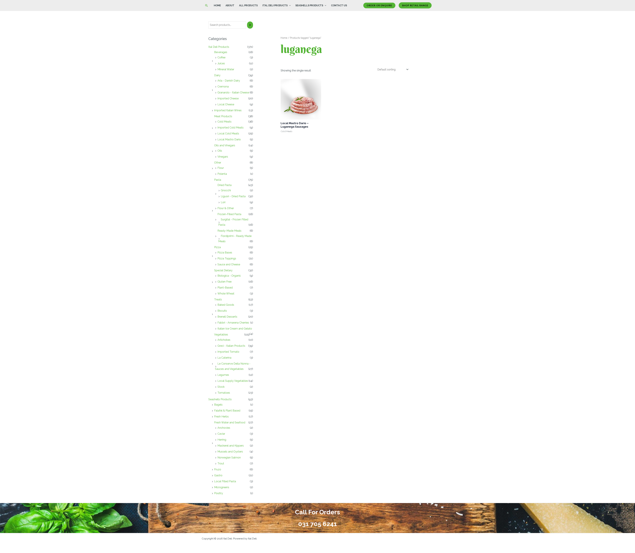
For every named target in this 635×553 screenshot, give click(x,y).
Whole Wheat (225, 293)
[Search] (250, 25)
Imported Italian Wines (228, 110)
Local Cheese (225, 104)
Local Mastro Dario (229, 139)
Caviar (221, 433)
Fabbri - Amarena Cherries (233, 322)
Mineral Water (225, 69)
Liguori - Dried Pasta (233, 196)
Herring (221, 439)
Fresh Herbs (221, 416)
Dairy (217, 75)
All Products (248, 5)
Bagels (218, 404)
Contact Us (339, 5)
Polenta (222, 173)
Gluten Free (224, 281)
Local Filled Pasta (225, 481)
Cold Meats (224, 121)
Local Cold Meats (228, 133)
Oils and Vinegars (224, 145)
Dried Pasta (224, 185)
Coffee (221, 57)
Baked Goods (225, 304)
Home (217, 5)
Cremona (223, 86)
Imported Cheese (228, 98)
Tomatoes (223, 392)
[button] (206, 5)
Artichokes (223, 339)
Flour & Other (225, 208)
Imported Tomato (228, 351)
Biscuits (222, 310)
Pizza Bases (224, 252)
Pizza (217, 247)
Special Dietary (223, 270)
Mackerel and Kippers (230, 445)
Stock (221, 386)
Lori (223, 202)
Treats (218, 299)
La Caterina (224, 357)
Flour (220, 167)
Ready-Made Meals (229, 230)
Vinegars (222, 156)
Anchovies (223, 427)
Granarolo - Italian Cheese (233, 92)
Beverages (220, 52)
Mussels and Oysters (230, 451)
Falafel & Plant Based (227, 410)
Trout (220, 463)
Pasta (217, 179)
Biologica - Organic (229, 275)
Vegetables (221, 334)
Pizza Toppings (226, 258)
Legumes (223, 374)
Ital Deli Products (275, 5)
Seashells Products (309, 5)
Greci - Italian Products (231, 345)
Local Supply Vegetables (232, 380)
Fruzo (217, 469)
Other (217, 162)
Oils (219, 150)
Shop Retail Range (415, 5)
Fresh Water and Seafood (229, 422)
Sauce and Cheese (228, 264)
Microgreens (221, 487)
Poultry (218, 493)
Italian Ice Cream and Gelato (234, 328)
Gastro (218, 475)
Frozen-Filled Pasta (229, 214)
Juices (221, 63)
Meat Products (223, 116)
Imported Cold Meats (230, 127)
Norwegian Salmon (229, 457)
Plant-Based (225, 287)
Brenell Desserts (227, 316)
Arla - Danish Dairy (228, 80)
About (230, 5)
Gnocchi (226, 190)
